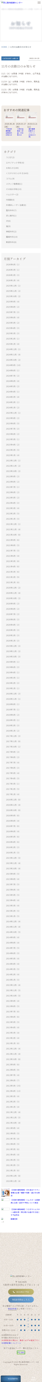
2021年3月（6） (13, 571)
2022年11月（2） (14, 465)
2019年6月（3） (13, 667)
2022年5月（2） (13, 497)
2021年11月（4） (14, 529)
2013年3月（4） (13, 1032)
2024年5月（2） (13, 386)
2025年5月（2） (13, 322)
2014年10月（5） (14, 932)
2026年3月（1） (13, 269)
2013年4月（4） (13, 1027)
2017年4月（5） (13, 778)
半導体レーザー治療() (16, 205)
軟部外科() (11, 242)
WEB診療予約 (13, 1379)
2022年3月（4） (13, 508)
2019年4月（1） (13, 672)
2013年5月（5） (13, 1022)
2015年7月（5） (13, 884)
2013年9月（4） (13, 1000)
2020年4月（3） (13, 624)
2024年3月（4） (13, 396)
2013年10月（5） (14, 995)
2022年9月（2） (13, 476)
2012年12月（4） (14, 1048)
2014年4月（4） (13, 963)
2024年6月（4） (13, 381)
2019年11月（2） (14, 651)
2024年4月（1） (13, 391)
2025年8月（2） (13, 306)
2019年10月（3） (14, 656)
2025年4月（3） (13, 328)
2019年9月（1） (13, 661)
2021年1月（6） (13, 582)
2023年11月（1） (14, 412)
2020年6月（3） (13, 619)
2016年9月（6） (13, 815)
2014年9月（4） (13, 937)
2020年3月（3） (13, 630)
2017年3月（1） (13, 783)
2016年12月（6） (14, 799)
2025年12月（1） (14, 285)
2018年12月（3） (14, 693)
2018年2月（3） (13, 725)
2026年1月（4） (13, 280)
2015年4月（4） (13, 900)
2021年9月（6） (13, 540)
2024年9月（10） (14, 365)
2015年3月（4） (13, 905)
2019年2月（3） (13, 683)
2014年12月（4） (14, 921)
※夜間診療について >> (11, 1343)
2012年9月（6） (13, 1064)
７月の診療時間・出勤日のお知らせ (9, 132)
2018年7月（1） (13, 709)
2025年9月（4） (13, 301)
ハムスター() (12, 194)
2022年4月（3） (13, 502)
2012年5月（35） (14, 1085)
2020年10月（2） (14, 598)
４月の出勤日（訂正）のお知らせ (20, 132)
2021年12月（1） (14, 524)
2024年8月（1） (13, 370)
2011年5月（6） (13, 1149)
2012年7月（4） (13, 1075)
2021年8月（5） (13, 545)
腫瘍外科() (12, 236)
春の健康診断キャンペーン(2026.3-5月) (32, 133)
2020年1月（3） (13, 640)
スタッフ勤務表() (14, 183)
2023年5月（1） (13, 439)
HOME (4, 46)
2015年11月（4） (14, 863)
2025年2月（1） (13, 338)
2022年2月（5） (13, 513)
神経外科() (11, 231)
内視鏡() (10, 199)
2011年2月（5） (13, 1165)
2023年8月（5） (13, 423)
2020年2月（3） (13, 635)
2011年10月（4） (14, 1122)
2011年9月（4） (13, 1128)
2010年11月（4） (14, 1181)
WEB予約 (12, 1308)
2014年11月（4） (14, 926)
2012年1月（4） (13, 1106)
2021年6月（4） (13, 555)
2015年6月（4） (13, 889)
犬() (8, 220)
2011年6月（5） (13, 1144)
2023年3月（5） (13, 449)
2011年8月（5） (13, 1133)
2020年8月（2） (13, 608)
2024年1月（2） (13, 407)
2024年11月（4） (14, 354)
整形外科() (11, 210)
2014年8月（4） (13, 942)
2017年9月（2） (13, 751)
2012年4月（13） (14, 1091)
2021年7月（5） (13, 550)
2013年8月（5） (13, 1006)
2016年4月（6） (13, 842)
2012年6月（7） (13, 1080)
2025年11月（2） (14, 291)
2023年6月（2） (13, 434)
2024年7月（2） (13, 375)
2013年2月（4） (13, 1038)
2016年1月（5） (13, 852)
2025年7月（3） (13, 312)
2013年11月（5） (14, 990)
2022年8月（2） (13, 481)
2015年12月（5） (14, 857)
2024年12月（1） (14, 349)
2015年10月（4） (14, 868)
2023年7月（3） (13, 428)
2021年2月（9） (13, 577)
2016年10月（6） (14, 810)
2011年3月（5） (13, 1159)
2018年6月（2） (13, 714)
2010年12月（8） (14, 1175)
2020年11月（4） (14, 593)
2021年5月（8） (13, 561)
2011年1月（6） (13, 1170)
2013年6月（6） (13, 1016)
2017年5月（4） (13, 773)
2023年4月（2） (13, 444)
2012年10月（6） (14, 1059)
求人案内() (11, 215)
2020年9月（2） (13, 603)
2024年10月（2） (14, 359)
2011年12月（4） (14, 1112)
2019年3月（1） (13, 677)
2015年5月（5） (13, 895)
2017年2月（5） (13, 789)
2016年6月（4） (13, 831)
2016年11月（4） (14, 804)
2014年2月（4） (13, 974)
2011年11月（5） (14, 1117)
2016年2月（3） (13, 847)
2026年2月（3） (13, 275)
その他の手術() (13, 189)
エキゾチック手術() (15, 162)
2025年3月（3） (13, 333)
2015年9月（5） (13, 873)
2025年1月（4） (13, 343)
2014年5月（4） (13, 958)
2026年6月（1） (13, 264)
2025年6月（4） (13, 317)
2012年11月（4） (14, 1053)
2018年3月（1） (13, 720)
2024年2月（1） (13, 402)
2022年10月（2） (14, 471)
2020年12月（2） (14, 587)
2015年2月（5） (13, 910)
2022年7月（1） (13, 487)
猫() (8, 226)
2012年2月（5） (13, 1101)
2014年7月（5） (13, 947)
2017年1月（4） (13, 794)
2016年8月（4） (13, 820)
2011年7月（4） (13, 1138)
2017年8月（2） (13, 757)
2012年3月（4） (13, 1096)
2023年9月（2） (13, 418)
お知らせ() (12, 167)
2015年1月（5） (13, 916)
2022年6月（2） (13, 492)
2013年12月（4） (14, 985)
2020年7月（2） (13, 614)
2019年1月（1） (13, 688)
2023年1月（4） (13, 455)
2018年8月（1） (13, 704)
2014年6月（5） (13, 953)
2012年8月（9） (13, 1069)
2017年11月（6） (14, 741)
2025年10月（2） (14, 296)
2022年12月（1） (14, 460)
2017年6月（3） (13, 767)
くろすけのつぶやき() (17, 173)
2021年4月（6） (13, 566)
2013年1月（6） (13, 1043)
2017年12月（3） (14, 736)
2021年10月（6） (14, 534)
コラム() (10, 178)
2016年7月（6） (13, 826)
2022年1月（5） (13, 518)
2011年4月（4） (13, 1154)
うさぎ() (10, 157)
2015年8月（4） (13, 879)
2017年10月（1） (14, 746)
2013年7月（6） (13, 1011)
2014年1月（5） (13, 979)
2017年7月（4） (13, 762)
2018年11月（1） (14, 698)
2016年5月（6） (13, 836)
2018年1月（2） (13, 730)
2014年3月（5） (13, 969)
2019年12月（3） (14, 645)
